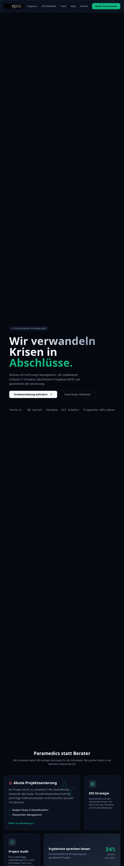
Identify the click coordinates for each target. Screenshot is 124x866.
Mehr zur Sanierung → (21, 823)
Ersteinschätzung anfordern (30, 394)
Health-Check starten (106, 6)
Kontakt (84, 6)
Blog (73, 6)
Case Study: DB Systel (77, 394)
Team (63, 6)
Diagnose (32, 6)
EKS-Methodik (49, 6)
